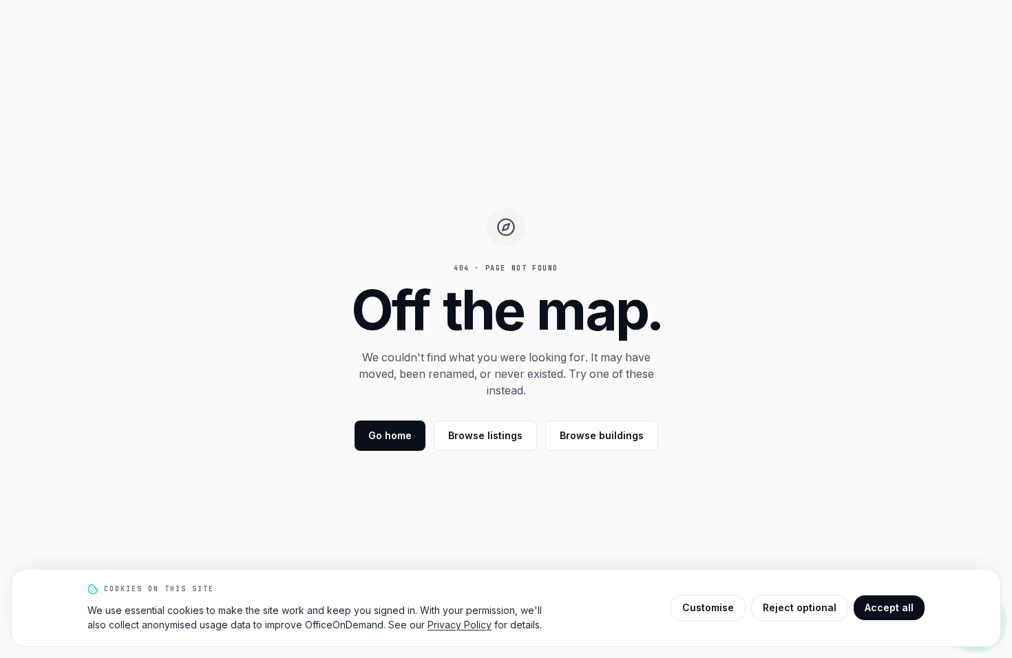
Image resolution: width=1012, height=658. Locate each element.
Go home (390, 435)
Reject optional (799, 607)
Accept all (889, 607)
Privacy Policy (460, 624)
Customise (708, 607)
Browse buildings (602, 435)
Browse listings (485, 435)
